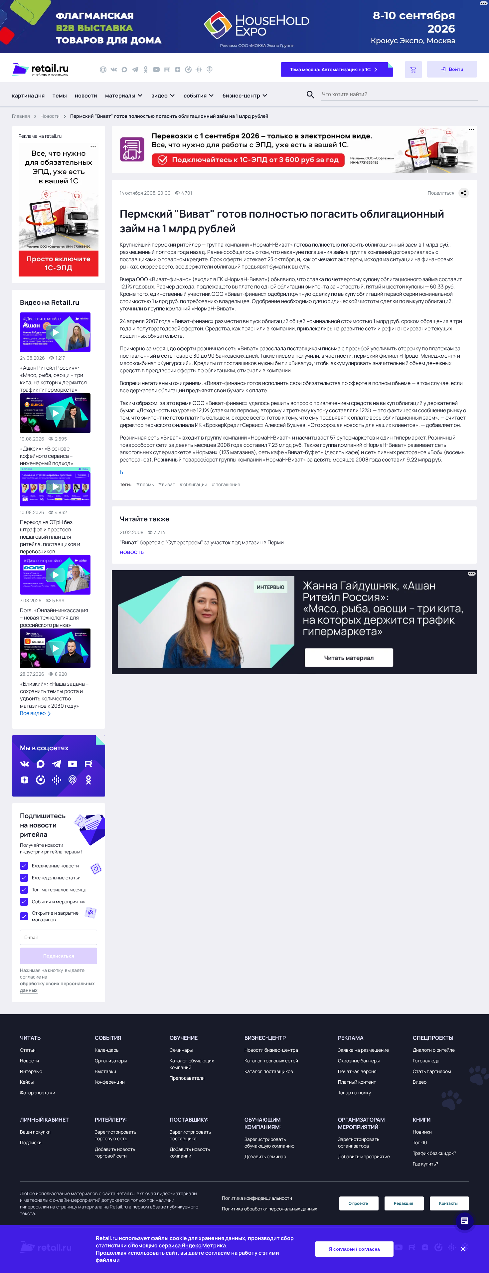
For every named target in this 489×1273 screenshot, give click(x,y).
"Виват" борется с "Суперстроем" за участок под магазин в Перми (202, 542)
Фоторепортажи (37, 1092)
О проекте (358, 1203)
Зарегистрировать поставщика (190, 1135)
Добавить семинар (265, 1156)
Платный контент (357, 1082)
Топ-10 (420, 1142)
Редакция (403, 1203)
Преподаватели (187, 1078)
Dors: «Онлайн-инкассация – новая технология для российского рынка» (54, 618)
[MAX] (124, 69)
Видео (419, 1082)
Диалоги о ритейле (434, 1050)
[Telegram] (135, 69)
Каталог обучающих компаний (192, 1063)
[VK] (113, 69)
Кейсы (27, 1082)
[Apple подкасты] (209, 69)
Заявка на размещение (363, 1050)
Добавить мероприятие (364, 1156)
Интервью (31, 1071)
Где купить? (425, 1164)
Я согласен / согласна (354, 1249)
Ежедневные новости (55, 865)
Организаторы (111, 1060)
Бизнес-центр (265, 1037)
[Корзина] (413, 69)
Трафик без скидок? (434, 1153)
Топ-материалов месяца (59, 889)
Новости (50, 116)
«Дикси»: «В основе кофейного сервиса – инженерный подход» (47, 456)
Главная (21, 116)
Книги (421, 1119)
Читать (30, 1037)
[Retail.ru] (50, 69)
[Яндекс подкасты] (188, 69)
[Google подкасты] (199, 69)
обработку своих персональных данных (57, 986)
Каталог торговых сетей (271, 1060)
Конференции (110, 1082)
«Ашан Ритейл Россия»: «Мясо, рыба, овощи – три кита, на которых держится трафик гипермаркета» (53, 378)
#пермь (145, 484)
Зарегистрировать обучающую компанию (269, 1142)
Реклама (351, 1037)
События (108, 1037)
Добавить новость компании (190, 1152)
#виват (166, 484)
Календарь (106, 1050)
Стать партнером (432, 1071)
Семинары (181, 1050)
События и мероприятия (58, 901)
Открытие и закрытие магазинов (55, 916)
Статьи (28, 1050)
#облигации (193, 484)
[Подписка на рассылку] (103, 69)
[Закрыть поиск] (307, 101)
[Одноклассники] (145, 69)
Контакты (448, 1203)
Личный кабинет (44, 1119)
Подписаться (58, 956)
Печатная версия (357, 1071)
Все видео (33, 713)
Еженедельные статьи (56, 877)
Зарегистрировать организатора (358, 1142)
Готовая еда (426, 1060)
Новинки (422, 1132)
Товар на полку (354, 1092)
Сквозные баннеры (359, 1060)
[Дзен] (177, 69)
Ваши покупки (35, 1132)
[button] (124, 95)
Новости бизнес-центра (271, 1050)
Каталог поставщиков (268, 1071)
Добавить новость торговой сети (115, 1152)
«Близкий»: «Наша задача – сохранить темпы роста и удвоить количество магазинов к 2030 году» (54, 694)
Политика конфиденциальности (257, 1198)
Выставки (105, 1071)
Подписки (31, 1142)
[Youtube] (156, 69)
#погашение (225, 484)
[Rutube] (167, 69)
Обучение (184, 1037)
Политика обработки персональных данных (269, 1208)
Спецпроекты (433, 1037)
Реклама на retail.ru (40, 136)
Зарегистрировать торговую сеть (115, 1135)
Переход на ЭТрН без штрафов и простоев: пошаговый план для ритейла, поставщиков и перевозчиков (50, 536)
